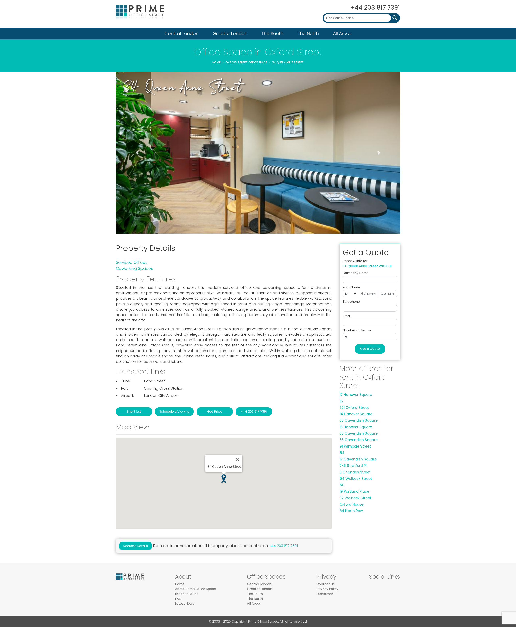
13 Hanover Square (356, 427)
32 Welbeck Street (355, 498)
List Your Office (186, 594)
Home (216, 62)
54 (342, 452)
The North (308, 33)
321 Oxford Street (354, 407)
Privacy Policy (327, 589)
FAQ (178, 598)
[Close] (237, 459)
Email (347, 316)
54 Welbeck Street (356, 478)
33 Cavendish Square (359, 420)
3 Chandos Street (355, 472)
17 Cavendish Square (358, 459)
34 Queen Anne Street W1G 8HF (367, 266)
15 (341, 401)
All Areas (342, 33)
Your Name (351, 287)
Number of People (357, 330)
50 (342, 485)
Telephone (351, 301)
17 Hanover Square (356, 394)
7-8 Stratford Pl (353, 465)
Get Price (214, 411)
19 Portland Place (354, 491)
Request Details (135, 546)
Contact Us (325, 584)
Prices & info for (355, 261)
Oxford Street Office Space (246, 62)
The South (272, 33)
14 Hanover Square (356, 414)
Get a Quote (370, 348)
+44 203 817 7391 (375, 7)
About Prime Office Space (195, 589)
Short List (134, 411)
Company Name (356, 273)
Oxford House (351, 504)
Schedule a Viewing (174, 411)
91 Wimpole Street (355, 446)
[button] (137, 153)
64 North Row (351, 510)
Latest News (184, 603)
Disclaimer (324, 594)
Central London (181, 33)
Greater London (230, 33)
